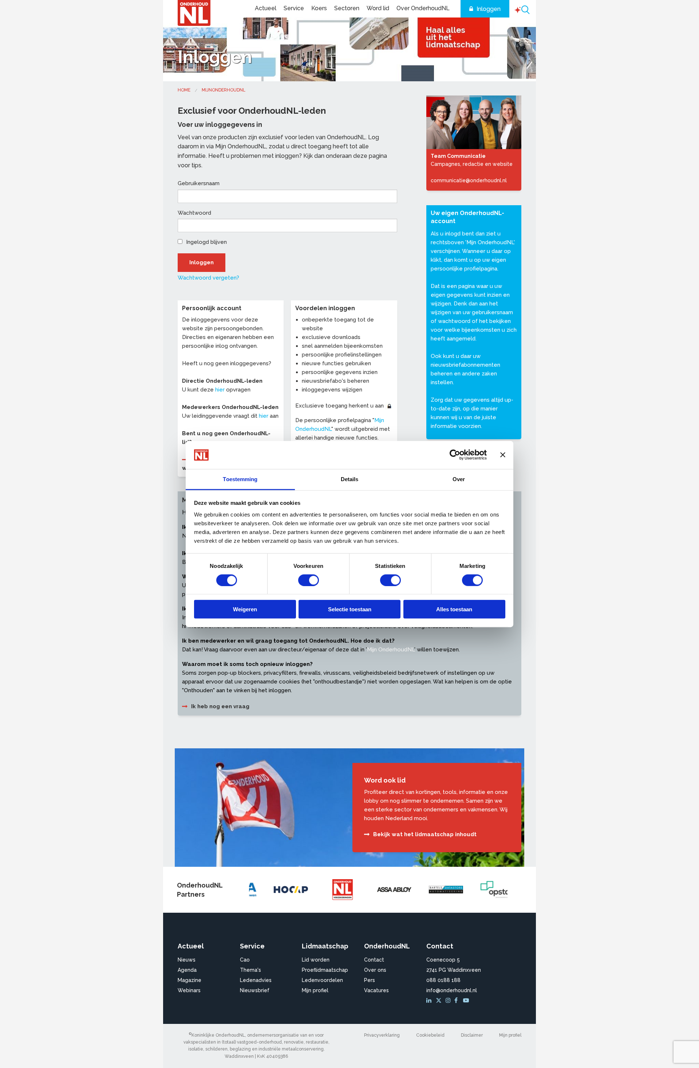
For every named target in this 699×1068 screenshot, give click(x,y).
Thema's (250, 970)
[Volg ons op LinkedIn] (430, 1000)
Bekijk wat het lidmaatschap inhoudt (425, 834)
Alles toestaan (454, 609)
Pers (369, 980)
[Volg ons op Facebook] (458, 1000)
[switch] (308, 580)
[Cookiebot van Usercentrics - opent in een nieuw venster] (455, 454)
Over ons (375, 970)
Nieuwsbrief (254, 990)
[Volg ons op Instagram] (449, 1000)
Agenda (187, 970)
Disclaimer (472, 1035)
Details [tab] (350, 479)
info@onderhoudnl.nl (451, 990)
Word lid (378, 8)
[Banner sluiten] (502, 454)
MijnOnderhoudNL (223, 90)
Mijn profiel (315, 990)
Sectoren (346, 8)
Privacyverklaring (382, 1035)
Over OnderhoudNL (423, 8)
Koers (319, 8)
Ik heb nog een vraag (220, 706)
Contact (374, 960)
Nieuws (187, 960)
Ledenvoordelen (322, 980)
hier (220, 389)
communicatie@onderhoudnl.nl (469, 180)
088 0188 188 (443, 980)
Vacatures (376, 990)
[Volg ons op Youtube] (466, 1000)
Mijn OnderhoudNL (490, 242)
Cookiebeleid (430, 1035)
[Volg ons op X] (439, 1000)
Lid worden (315, 960)
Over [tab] (459, 479)
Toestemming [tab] (240, 479)
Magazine (189, 980)
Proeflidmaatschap (325, 970)
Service (294, 8)
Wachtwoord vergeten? (208, 277)
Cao (245, 960)
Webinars (189, 990)
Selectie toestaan (349, 609)
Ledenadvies (256, 980)
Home (184, 90)
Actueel (265, 8)
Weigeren (245, 609)
